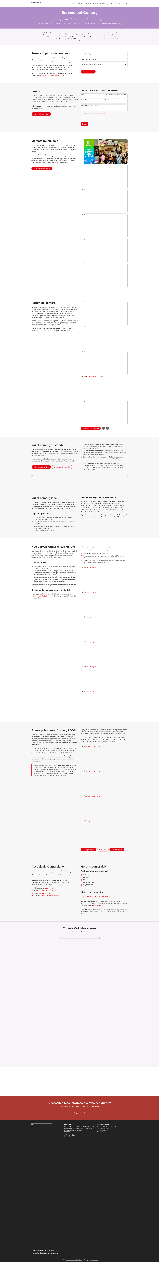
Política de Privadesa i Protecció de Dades (108, 1127)
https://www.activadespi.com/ (46, 890)
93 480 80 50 (67, 1132)
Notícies (102, 3)
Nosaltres (79, 3)
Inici (73, 3)
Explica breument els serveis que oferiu (90, 105)
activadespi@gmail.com (44, 893)
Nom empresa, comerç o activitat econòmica (115, 94)
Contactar (112, 3)
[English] (102, 1135)
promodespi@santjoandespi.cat (73, 1130)
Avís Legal (100, 1132)
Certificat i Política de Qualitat (105, 1128)
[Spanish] (100, 1135)
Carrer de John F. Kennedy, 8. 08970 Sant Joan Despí (78, 1128)
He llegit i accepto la (94, 113)
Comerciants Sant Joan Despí (50, 895)
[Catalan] (98, 1135)
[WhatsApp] (119, 3)
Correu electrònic (85, 99)
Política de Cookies (102, 1130)
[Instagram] (122, 3)
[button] (106, 151)
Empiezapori (95, 1260)
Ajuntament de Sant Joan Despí (73, 1260)
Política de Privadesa (100, 113)
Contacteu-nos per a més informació (51, 75)
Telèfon (107, 99)
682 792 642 (49, 888)
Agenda (95, 3)
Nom (82, 94)
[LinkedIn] (126, 3)
